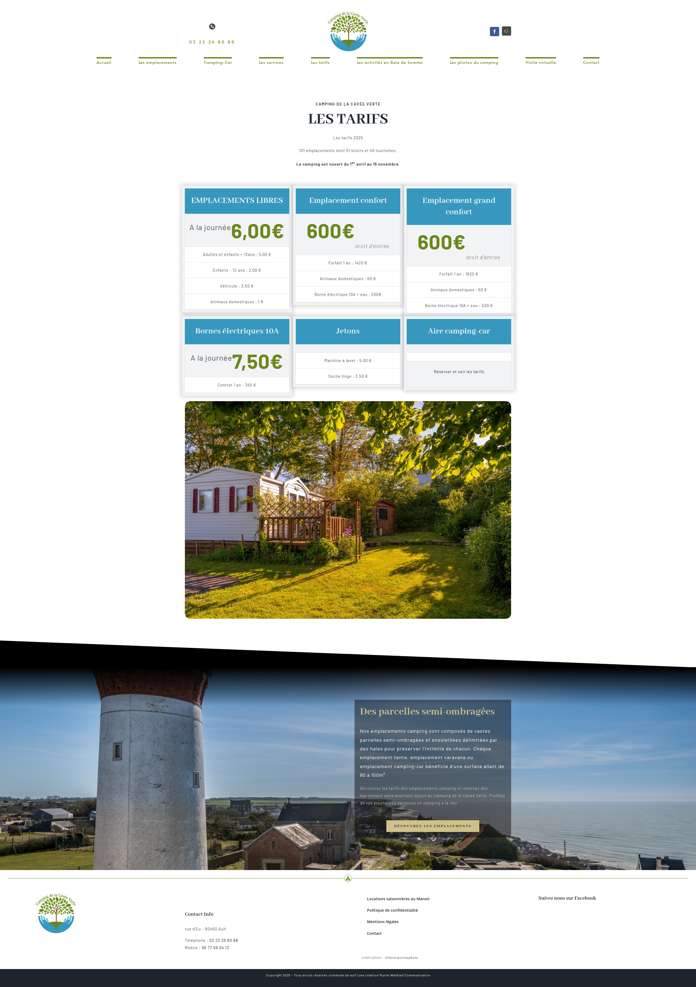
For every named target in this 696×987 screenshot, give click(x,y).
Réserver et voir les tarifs (459, 371)
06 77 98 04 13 (215, 947)
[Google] (506, 31)
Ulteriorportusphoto (401, 957)
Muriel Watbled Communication (405, 975)
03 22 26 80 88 (212, 42)
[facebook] (494, 31)
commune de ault (342, 975)
